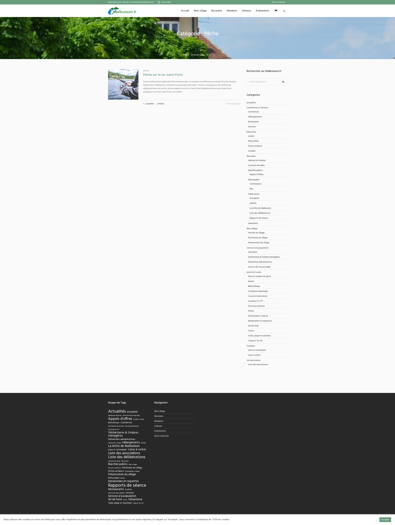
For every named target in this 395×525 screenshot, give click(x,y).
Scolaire (252, 151)
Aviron (251, 281)
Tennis (251, 331)
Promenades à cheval (258, 316)
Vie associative (253, 360)
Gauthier (150, 104)
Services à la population (257, 248)
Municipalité (254, 180)
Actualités (254, 198)
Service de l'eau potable (259, 267)
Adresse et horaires (257, 160)
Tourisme (251, 346)
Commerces (253, 112)
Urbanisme (253, 223)
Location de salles (256, 165)
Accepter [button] (385, 519)
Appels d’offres (256, 174)
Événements (160, 431)
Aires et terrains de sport (259, 276)
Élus (251, 189)
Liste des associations (258, 364)
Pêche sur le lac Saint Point (163, 75)
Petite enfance (255, 146)
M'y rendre (166, 2)
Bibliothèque (254, 286)
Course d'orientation (257, 296)
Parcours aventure (256, 306)
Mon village (252, 228)
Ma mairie (251, 156)
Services (252, 127)
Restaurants (253, 122)
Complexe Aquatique (258, 291)
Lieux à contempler (257, 350)
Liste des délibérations (260, 213)
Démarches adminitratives (260, 262)
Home (186, 55)
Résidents (158, 421)
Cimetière (252, 252)
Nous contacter (161, 436)
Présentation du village (258, 242)
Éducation (251, 132)
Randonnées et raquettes (260, 321)
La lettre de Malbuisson (260, 208)
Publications (253, 194)
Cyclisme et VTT (255, 301)
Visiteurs (158, 426)
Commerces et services (257, 107)
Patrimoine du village (258, 238)
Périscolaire (253, 141)
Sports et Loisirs (197, 55)
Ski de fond (253, 326)
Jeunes (251, 136)
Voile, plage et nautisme (259, 336)
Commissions (255, 184)
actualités (251, 103)
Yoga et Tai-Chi (255, 341)
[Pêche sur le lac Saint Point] (123, 84)
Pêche (161, 104)
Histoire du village (256, 233)
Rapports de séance (259, 218)
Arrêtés (253, 203)
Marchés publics (255, 170)
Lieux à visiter (254, 355)
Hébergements (255, 117)
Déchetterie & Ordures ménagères (264, 257)
